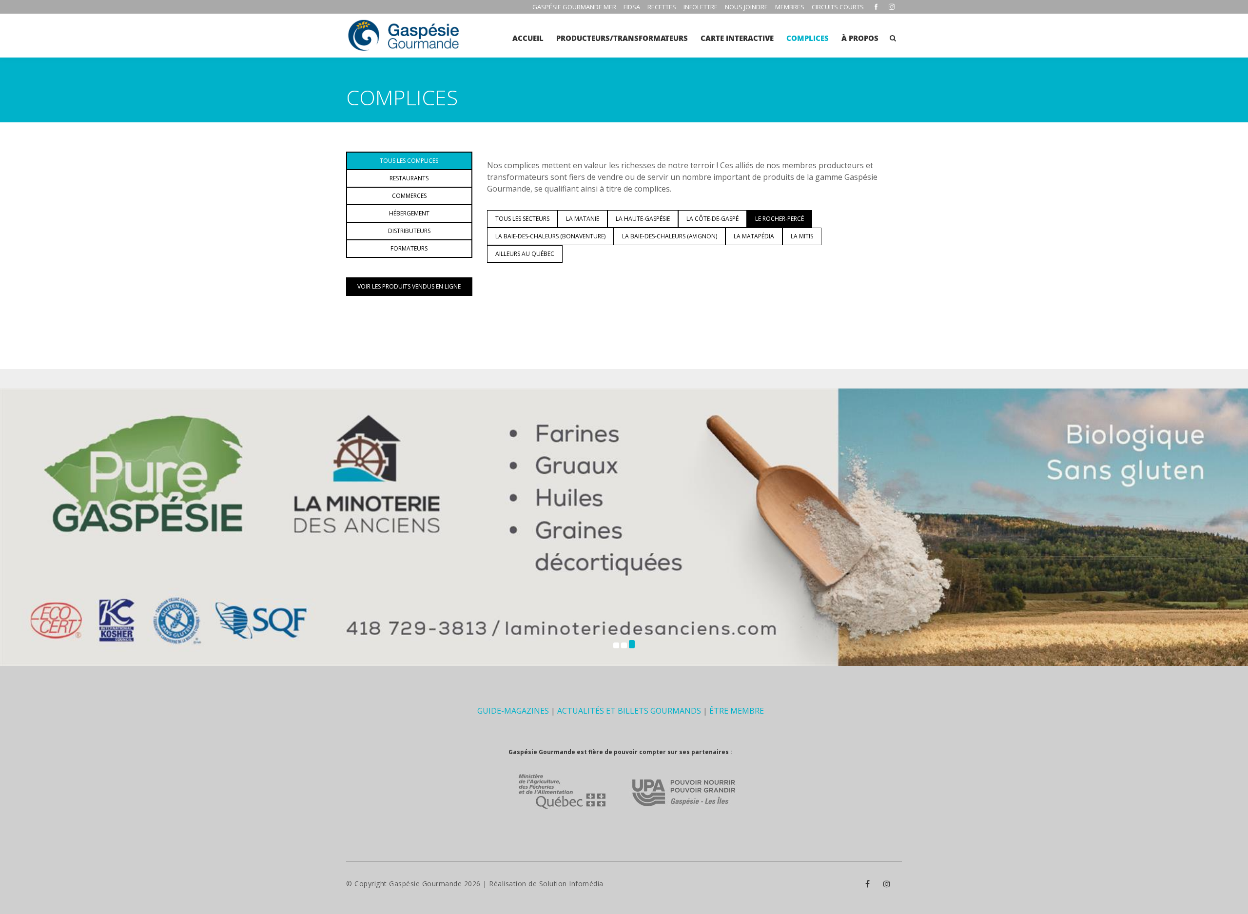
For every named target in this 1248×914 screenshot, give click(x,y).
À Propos (859, 38)
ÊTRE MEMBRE (736, 710)
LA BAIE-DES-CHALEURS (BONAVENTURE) (550, 236)
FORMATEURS (409, 248)
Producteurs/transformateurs (622, 38)
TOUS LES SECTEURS (522, 218)
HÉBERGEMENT (409, 213)
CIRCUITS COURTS (838, 6)
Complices (807, 38)
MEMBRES (789, 6)
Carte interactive (737, 38)
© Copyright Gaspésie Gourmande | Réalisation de (442, 883)
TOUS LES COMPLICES (409, 160)
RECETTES (661, 6)
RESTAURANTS (409, 178)
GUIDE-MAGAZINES (513, 710)
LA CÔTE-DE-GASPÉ (712, 218)
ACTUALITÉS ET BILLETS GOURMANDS (629, 710)
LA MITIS (802, 236)
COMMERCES (409, 196)
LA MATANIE (582, 218)
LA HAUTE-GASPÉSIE (643, 218)
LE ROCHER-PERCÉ (779, 218)
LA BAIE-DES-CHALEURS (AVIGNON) (669, 236)
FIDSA (632, 6)
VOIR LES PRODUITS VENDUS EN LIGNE (409, 286)
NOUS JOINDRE (746, 6)
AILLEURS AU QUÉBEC (524, 254)
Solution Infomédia (571, 883)
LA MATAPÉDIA (754, 236)
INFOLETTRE (700, 6)
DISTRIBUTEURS (409, 231)
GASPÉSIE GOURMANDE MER (574, 6)
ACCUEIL (528, 38)
